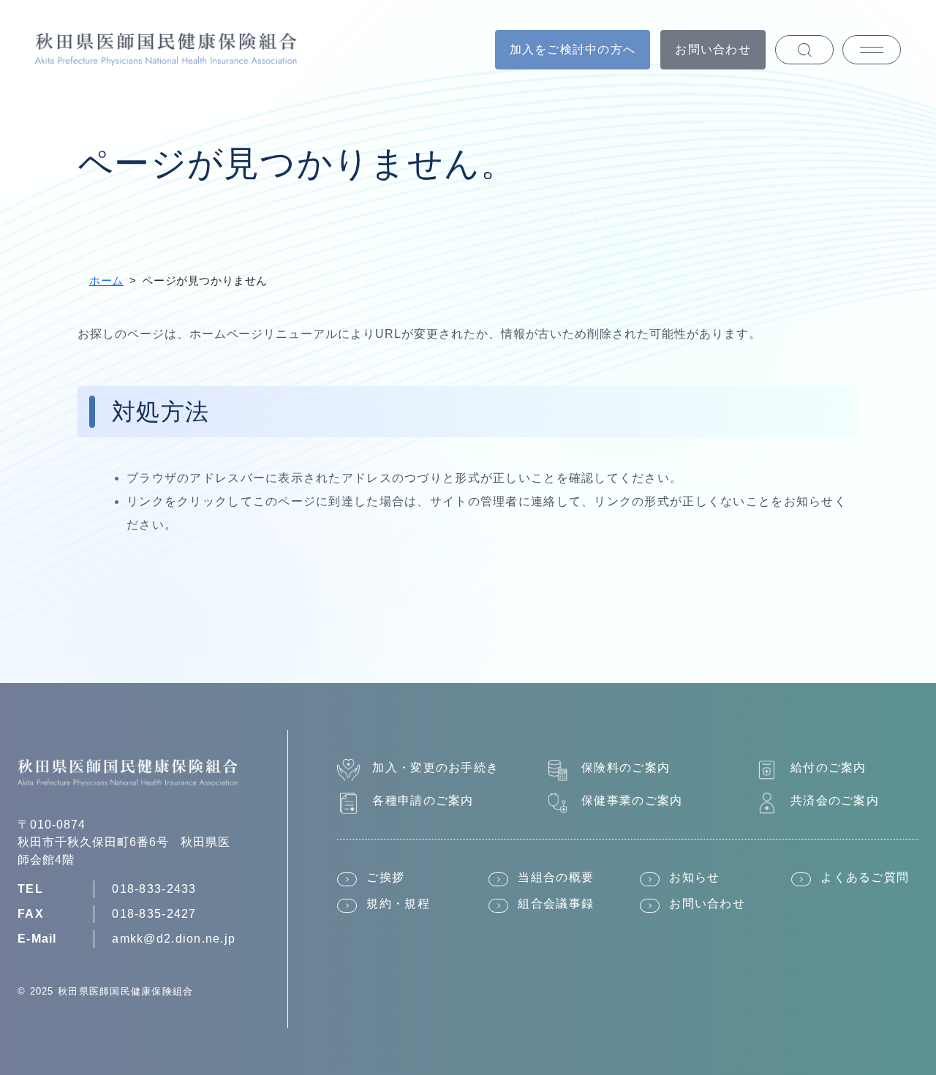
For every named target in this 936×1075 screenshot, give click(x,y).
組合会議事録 (556, 903)
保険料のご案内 (625, 767)
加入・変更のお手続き (435, 767)
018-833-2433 (154, 889)
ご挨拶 (385, 877)
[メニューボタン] (871, 49)
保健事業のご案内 (631, 800)
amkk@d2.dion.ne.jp (173, 938)
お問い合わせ (713, 49)
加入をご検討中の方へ (573, 49)
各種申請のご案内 (422, 800)
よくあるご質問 (864, 877)
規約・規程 (397, 903)
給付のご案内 (828, 767)
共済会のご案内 (834, 800)
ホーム (106, 280)
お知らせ (694, 877)
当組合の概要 (556, 877)
